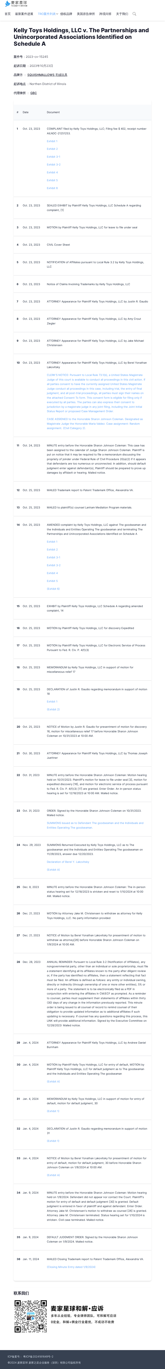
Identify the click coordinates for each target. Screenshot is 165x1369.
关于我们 (122, 14)
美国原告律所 (86, 14)
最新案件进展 (24, 14)
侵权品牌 (66, 14)
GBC (33, 93)
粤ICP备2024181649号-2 (38, 1356)
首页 (8, 14)
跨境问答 (105, 14)
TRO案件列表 (47, 14)
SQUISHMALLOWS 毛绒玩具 (47, 75)
